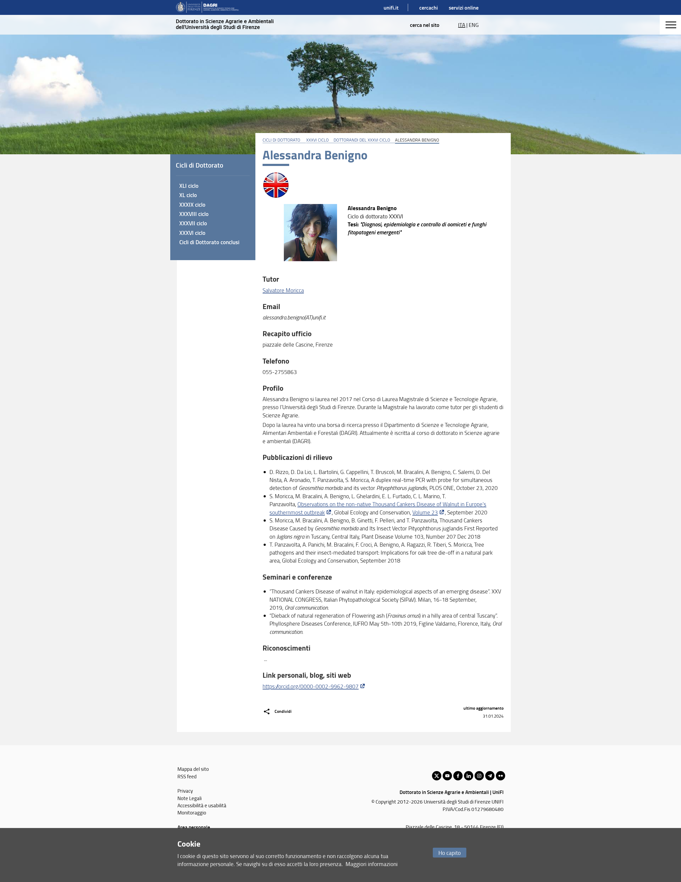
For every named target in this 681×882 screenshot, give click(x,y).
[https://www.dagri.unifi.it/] (207, 7)
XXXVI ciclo (317, 140)
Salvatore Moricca (283, 290)
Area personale (193, 827)
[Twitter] (436, 775)
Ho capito (449, 852)
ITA (461, 24)
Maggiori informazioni (372, 864)
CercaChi (428, 7)
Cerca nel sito (424, 24)
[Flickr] (500, 775)
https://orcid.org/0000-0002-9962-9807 (311, 686)
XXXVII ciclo (193, 223)
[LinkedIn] (468, 775)
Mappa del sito (193, 768)
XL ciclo (188, 195)
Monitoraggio (191, 812)
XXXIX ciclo (192, 205)
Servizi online (464, 7)
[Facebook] (458, 775)
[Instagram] (479, 775)
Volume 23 (425, 512)
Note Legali (189, 798)
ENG (474, 24)
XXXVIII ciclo (194, 214)
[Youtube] (447, 775)
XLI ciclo (188, 186)
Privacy (185, 790)
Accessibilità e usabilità (201, 805)
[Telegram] (490, 775)
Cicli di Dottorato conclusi (209, 242)
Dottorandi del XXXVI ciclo (362, 140)
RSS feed (187, 776)
